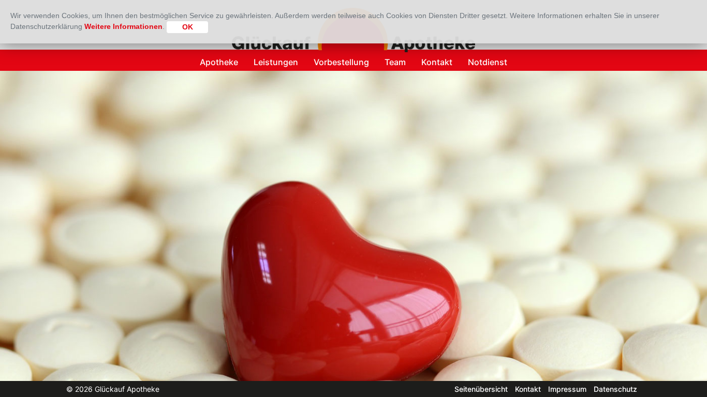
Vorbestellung (341, 62)
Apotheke (219, 62)
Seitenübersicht (481, 389)
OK (187, 27)
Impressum (567, 389)
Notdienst (487, 62)
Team (395, 62)
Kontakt (436, 62)
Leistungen (276, 62)
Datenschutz (615, 389)
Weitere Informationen (123, 26)
